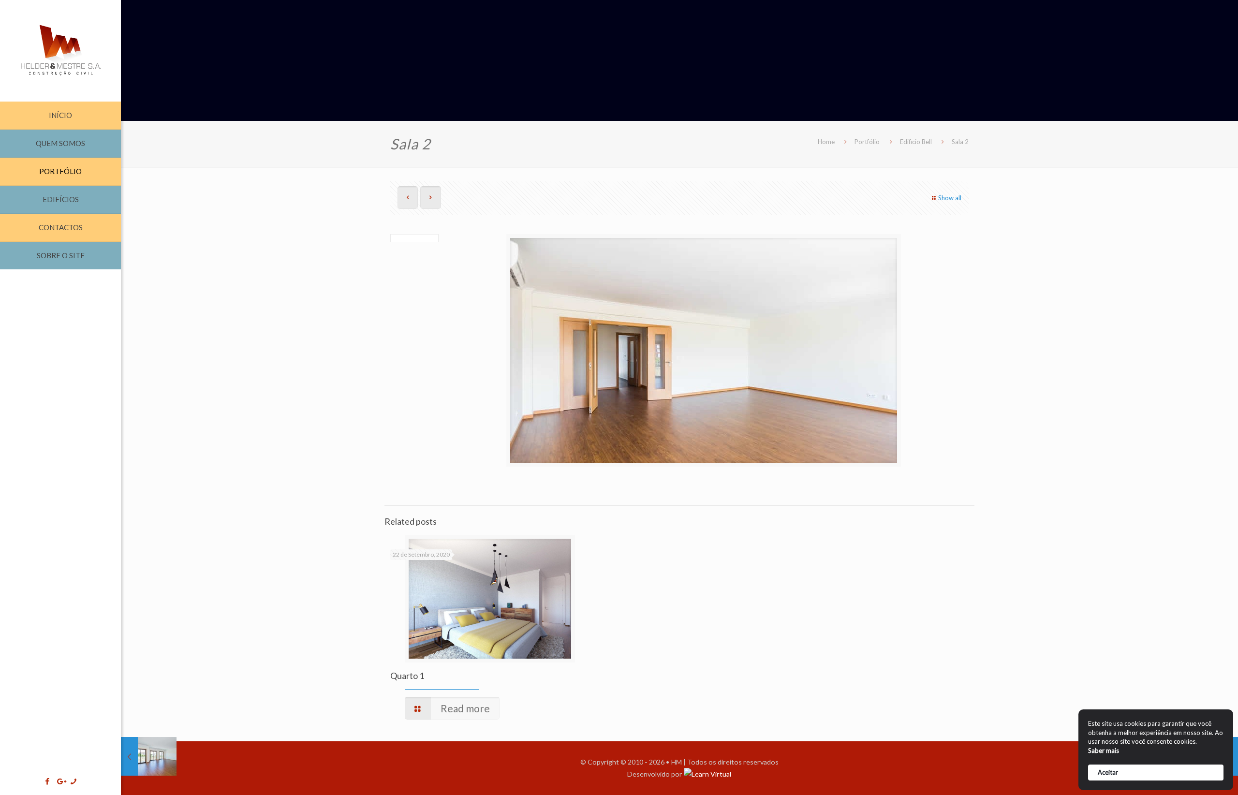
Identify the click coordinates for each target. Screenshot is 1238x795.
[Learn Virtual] (707, 774)
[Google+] (61, 781)
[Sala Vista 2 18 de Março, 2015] (149, 756)
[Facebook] (48, 781)
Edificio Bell (916, 142)
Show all (949, 198)
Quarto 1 (407, 675)
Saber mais (1103, 750)
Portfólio (867, 142)
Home (826, 142)
